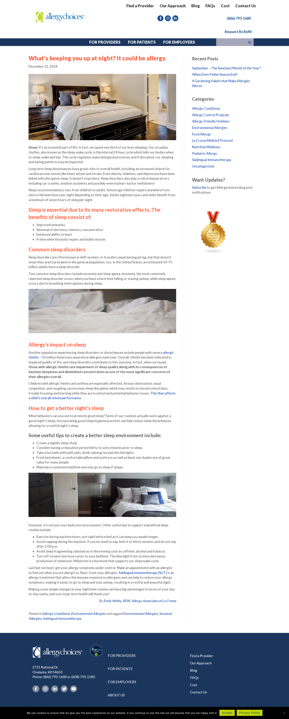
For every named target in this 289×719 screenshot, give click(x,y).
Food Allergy (201, 134)
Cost (225, 5)
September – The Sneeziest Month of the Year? (226, 68)
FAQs (210, 5)
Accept (227, 713)
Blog (195, 5)
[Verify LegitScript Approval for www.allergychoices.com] (96, 650)
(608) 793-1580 (83, 677)
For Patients (120, 669)
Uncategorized (203, 166)
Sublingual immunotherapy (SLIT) (143, 573)
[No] (284, 713)
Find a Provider (140, 5)
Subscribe (199, 187)
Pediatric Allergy (204, 153)
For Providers (121, 655)
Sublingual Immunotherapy (62, 618)
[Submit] (250, 42)
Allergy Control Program (210, 115)
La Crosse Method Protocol (212, 140)
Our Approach (173, 5)
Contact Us (245, 5)
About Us (116, 695)
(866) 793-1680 (55, 677)
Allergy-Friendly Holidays (211, 121)
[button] (239, 18)
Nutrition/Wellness (206, 147)
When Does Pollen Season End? (214, 74)
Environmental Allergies (88, 613)
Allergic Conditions (56, 613)
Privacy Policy (249, 713)
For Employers (122, 682)
